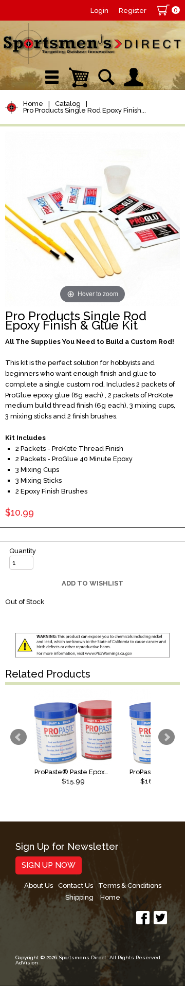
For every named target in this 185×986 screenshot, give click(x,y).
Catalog (68, 103)
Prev (18, 737)
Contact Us (75, 885)
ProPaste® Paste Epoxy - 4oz (73, 772)
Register (132, 10)
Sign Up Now (49, 865)
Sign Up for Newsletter (67, 847)
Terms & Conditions (129, 885)
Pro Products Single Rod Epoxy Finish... (84, 110)
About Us (38, 885)
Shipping (79, 897)
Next (166, 737)
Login (99, 10)
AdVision (26, 962)
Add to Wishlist (92, 583)
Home (33, 103)
